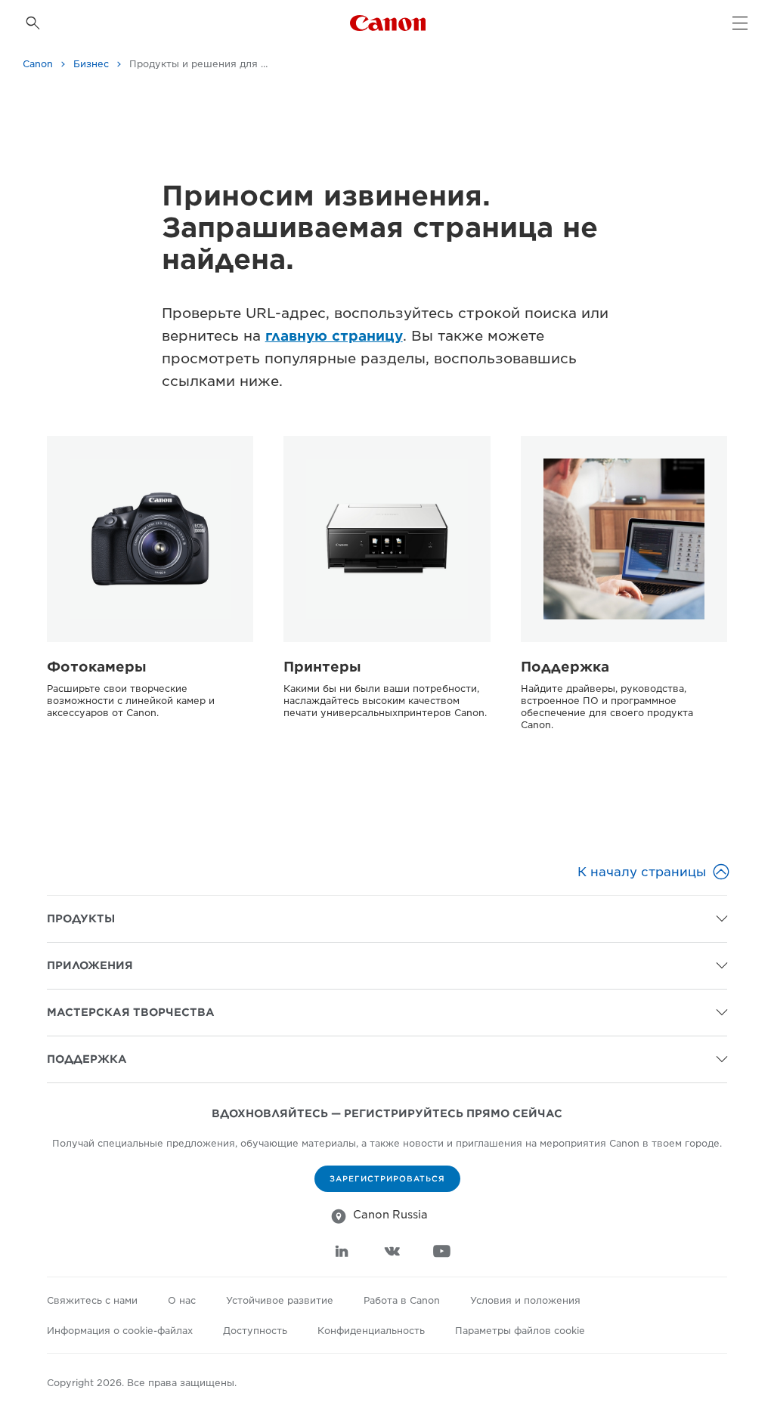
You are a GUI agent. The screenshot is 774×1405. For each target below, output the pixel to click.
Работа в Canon (402, 1300)
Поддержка (565, 667)
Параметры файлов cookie (520, 1330)
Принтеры (322, 667)
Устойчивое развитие (279, 1300)
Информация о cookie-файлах (120, 1330)
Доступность (255, 1330)
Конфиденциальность (371, 1330)
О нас (182, 1300)
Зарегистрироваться (387, 1178)
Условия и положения (525, 1300)
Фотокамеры (97, 667)
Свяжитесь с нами (92, 1300)
